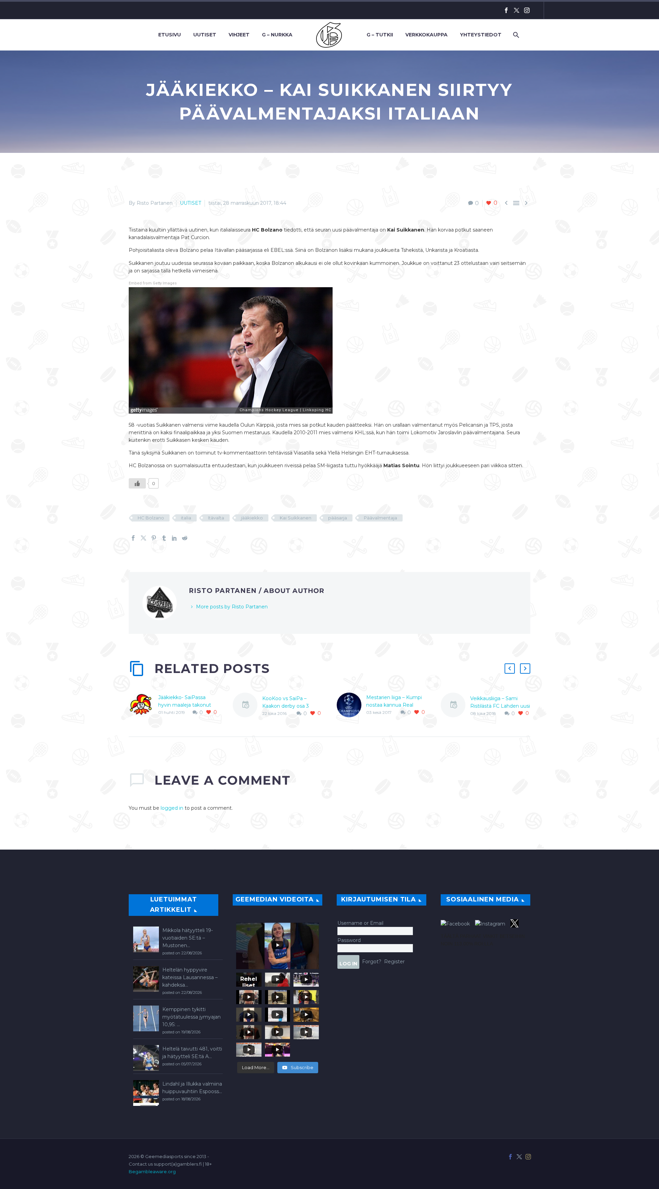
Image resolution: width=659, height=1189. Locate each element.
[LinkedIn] (174, 538)
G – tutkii (380, 35)
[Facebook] (506, 10)
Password (349, 940)
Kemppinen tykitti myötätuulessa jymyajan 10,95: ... (191, 1017)
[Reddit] (184, 538)
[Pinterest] (154, 538)
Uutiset (204, 35)
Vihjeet (239, 35)
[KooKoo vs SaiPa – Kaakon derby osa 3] (247, 706)
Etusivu (169, 35)
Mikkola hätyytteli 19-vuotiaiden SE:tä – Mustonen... (187, 938)
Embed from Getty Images (153, 283)
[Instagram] (527, 10)
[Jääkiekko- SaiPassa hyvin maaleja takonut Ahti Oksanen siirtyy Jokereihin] (143, 705)
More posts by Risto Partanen (232, 607)
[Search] (515, 35)
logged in (172, 808)
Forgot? (371, 961)
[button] (510, 668)
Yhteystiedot (480, 35)
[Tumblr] (164, 538)
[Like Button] (137, 483)
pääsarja (337, 517)
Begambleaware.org (152, 1171)
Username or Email (360, 923)
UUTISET (190, 203)
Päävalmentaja (380, 517)
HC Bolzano (151, 517)
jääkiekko (252, 517)
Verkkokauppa (426, 35)
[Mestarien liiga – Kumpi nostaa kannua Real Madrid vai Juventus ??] (351, 705)
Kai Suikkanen (295, 517)
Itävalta (216, 517)
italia (186, 517)
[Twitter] (516, 10)
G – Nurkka (277, 35)
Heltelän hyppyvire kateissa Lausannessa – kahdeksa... (190, 977)
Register (394, 961)
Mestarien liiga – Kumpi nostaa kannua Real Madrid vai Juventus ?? (394, 705)
